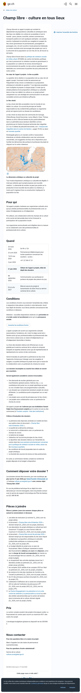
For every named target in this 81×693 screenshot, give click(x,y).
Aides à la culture (11, 10)
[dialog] (40, 685)
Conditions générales (37, 683)
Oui (24, 678)
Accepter (72, 687)
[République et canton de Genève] (4, 4)
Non (30, 678)
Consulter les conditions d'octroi (18, 325)
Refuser (63, 687)
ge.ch (11, 4)
